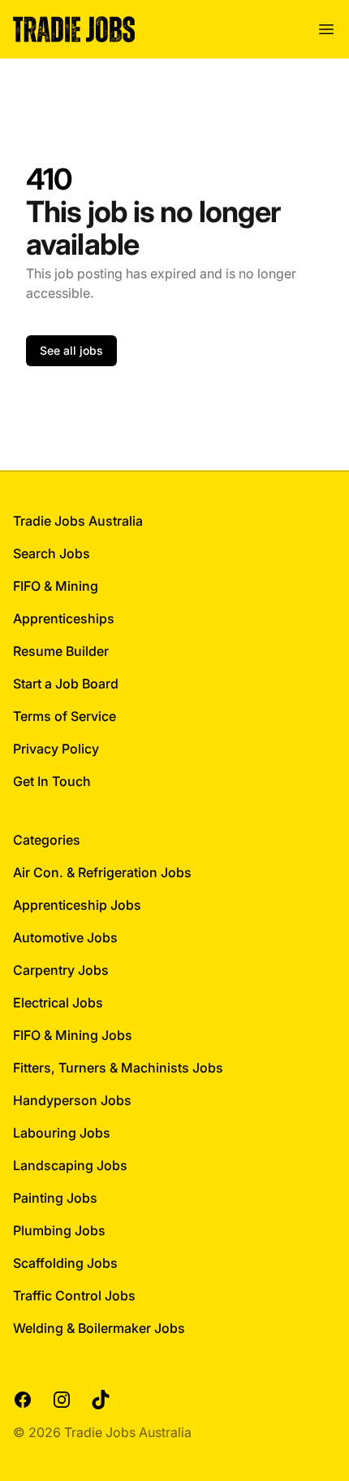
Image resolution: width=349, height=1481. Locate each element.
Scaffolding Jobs (65, 1263)
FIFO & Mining (55, 586)
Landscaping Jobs (70, 1165)
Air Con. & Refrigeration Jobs (102, 872)
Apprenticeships (63, 618)
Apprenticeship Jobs (77, 905)
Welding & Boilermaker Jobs (99, 1328)
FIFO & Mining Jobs (72, 1035)
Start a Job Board (65, 683)
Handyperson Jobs (72, 1100)
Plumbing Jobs (59, 1230)
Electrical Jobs (58, 1002)
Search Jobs (51, 553)
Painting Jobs (55, 1198)
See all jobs (71, 350)
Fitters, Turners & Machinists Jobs (118, 1067)
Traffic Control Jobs (74, 1295)
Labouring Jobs (61, 1133)
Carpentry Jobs (61, 970)
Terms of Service (64, 716)
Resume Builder (61, 651)
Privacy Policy (56, 748)
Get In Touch (52, 781)
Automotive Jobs (65, 937)
